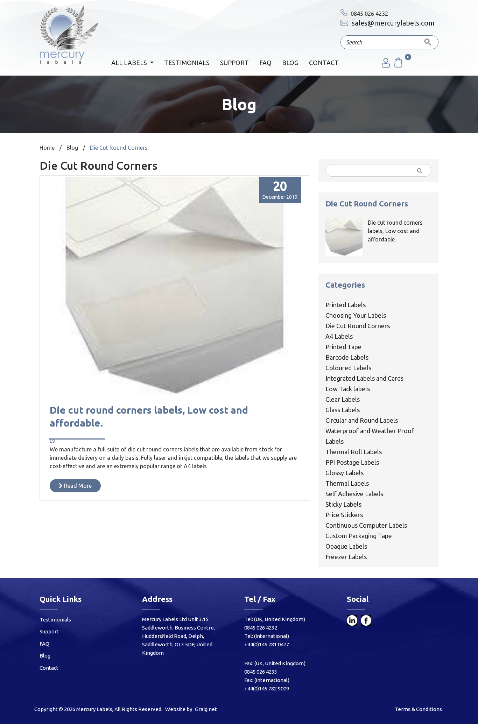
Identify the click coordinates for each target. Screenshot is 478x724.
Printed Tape (343, 346)
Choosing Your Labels (355, 315)
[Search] (427, 42)
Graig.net (206, 709)
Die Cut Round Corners (357, 325)
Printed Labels (345, 304)
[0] (398, 65)
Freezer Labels (346, 556)
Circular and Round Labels (361, 420)
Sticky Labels (343, 504)
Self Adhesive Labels (354, 493)
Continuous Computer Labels (366, 525)
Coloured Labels (348, 367)
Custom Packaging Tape (358, 535)
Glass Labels (342, 409)
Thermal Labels (347, 483)
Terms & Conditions (418, 709)
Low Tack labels (347, 388)
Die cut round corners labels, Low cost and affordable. (395, 230)
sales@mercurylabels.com (392, 23)
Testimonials (187, 62)
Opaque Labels (346, 546)
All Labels (129, 62)
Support (234, 62)
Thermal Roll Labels (353, 451)
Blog (290, 62)
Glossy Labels (344, 472)
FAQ (265, 62)
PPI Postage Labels (352, 462)
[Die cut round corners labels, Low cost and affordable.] (174, 392)
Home (47, 148)
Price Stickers (344, 514)
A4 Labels (339, 336)
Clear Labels (342, 399)
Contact (324, 62)
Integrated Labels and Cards (364, 378)
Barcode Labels (346, 357)
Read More (77, 486)
